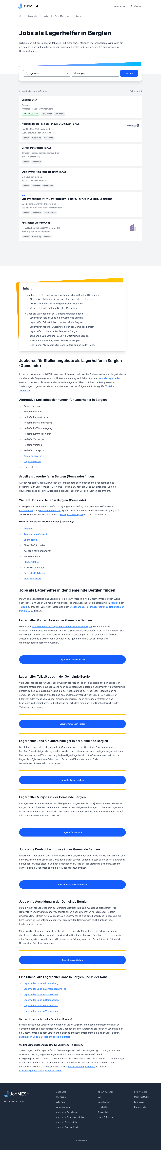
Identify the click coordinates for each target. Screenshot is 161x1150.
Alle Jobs (60, 1102)
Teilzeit (23, 607)
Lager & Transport (106, 1117)
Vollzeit (114, 602)
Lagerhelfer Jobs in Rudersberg (41, 983)
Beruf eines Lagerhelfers (81, 1066)
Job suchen (120, 6)
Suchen (129, 73)
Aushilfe (28, 528)
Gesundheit (103, 1112)
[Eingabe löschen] (67, 73)
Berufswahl (136, 6)
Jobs (46, 16)
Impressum (139, 1102)
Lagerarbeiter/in (32, 461)
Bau (100, 1097)
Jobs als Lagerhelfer (109, 378)
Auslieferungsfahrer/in (36, 534)
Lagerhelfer (33, 16)
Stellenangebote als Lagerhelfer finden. (40, 1070)
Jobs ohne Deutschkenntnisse (72, 884)
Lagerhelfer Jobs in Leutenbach (41, 1005)
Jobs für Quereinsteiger (72, 780)
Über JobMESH (141, 1097)
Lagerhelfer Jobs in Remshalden (41, 1000)
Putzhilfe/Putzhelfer (35, 573)
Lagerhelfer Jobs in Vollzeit (72, 659)
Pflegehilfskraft (32, 562)
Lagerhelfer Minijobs (72, 832)
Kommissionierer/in (34, 456)
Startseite (61, 1097)
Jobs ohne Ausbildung (72, 960)
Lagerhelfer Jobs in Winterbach (41, 1011)
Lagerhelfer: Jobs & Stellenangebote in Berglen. (45, 1036)
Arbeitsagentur (63, 1107)
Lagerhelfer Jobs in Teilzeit (72, 724)
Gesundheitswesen (50, 510)
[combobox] (95, 73)
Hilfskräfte (103, 1107)
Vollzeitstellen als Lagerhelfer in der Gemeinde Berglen (62, 626)
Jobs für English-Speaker (68, 1127)
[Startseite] (20, 16)
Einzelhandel (26, 510)
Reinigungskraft (32, 578)
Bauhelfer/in (30, 539)
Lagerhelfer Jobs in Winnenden (41, 994)
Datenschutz (140, 1107)
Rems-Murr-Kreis (62, 16)
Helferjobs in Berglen (71, 514)
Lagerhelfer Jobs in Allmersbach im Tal (45, 989)
